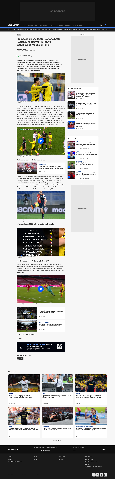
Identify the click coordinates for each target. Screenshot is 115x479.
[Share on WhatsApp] (21, 358)
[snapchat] (101, 474)
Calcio (18, 34)
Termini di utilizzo (88, 459)
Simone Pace (22, 49)
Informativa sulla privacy (90, 461)
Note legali (87, 464)
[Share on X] (18, 358)
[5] (49, 451)
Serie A (10, 459)
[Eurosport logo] (13, 25)
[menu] (101, 25)
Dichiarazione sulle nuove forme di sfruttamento (93, 467)
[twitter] (97, 474)
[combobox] (78, 450)
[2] (43, 451)
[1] (41, 451)
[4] (47, 451)
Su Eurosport (62, 459)
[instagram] (105, 474)
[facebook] (94, 474)
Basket (35, 459)
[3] (45, 451)
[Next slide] (106, 29)
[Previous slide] (8, 29)
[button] (41, 140)
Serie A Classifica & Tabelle (15, 461)
